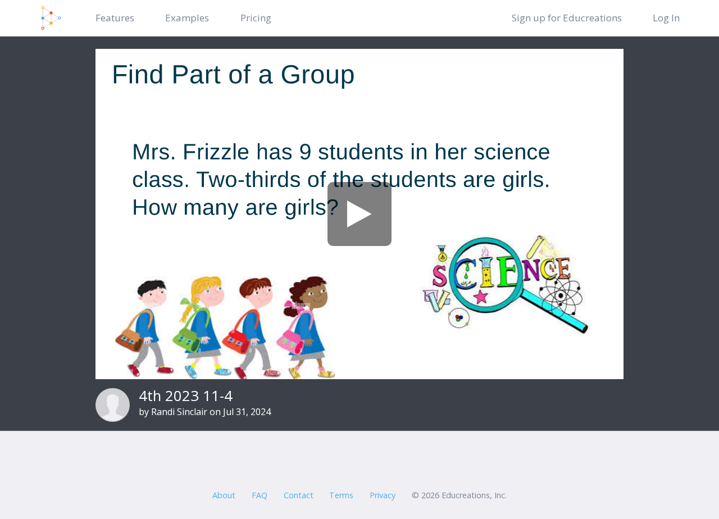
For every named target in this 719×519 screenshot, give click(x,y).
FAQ (259, 495)
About (223, 495)
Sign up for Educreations (567, 17)
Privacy (382, 495)
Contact (298, 495)
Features (114, 17)
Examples (187, 17)
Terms (341, 495)
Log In (666, 17)
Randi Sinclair (179, 412)
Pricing (255, 17)
